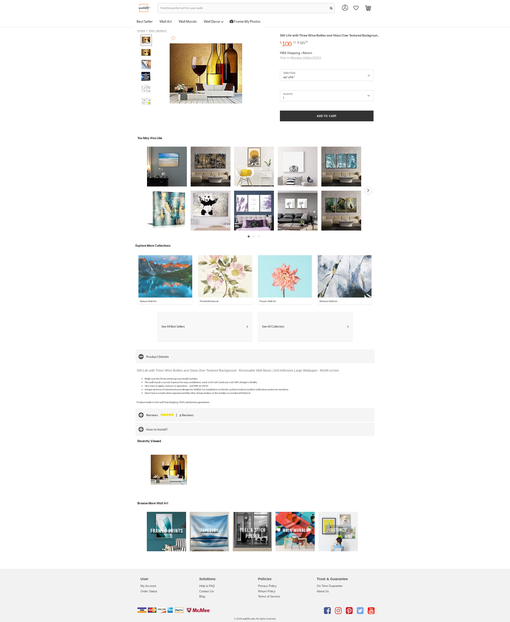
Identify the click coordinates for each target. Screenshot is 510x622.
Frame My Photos (247, 21)
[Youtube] (371, 611)
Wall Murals (187, 21)
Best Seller (145, 21)
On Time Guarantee (329, 586)
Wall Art (165, 21)
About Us (323, 591)
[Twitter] (361, 611)
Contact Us (206, 591)
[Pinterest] (350, 611)
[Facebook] (328, 611)
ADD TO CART (327, 116)
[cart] (368, 8)
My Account (148, 586)
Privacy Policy (267, 586)
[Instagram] (339, 611)
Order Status (148, 591)
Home (141, 30)
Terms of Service (269, 596)
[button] (368, 190)
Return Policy (267, 591)
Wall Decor (212, 21)
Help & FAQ (207, 586)
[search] (331, 8)
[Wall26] (142, 8)
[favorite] (356, 8)
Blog (202, 596)
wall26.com (249, 618)
